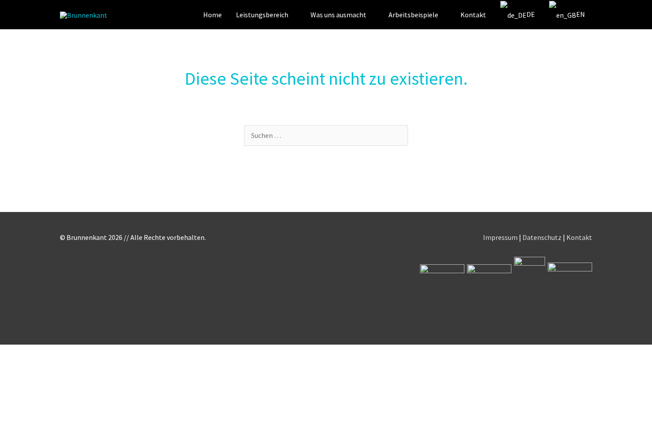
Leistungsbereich (262, 14)
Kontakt (473, 14)
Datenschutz (542, 237)
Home (212, 14)
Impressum (500, 237)
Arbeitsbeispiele (413, 14)
